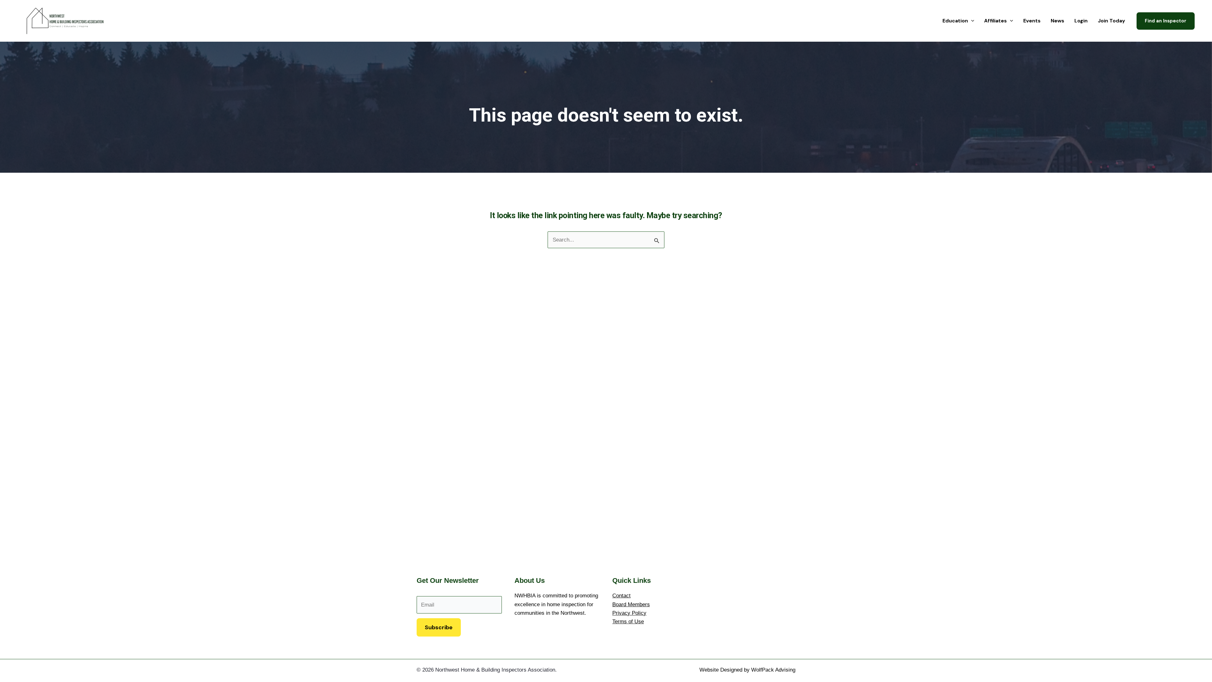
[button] (971, 21)
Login (1081, 20)
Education (955, 20)
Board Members (631, 604)
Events (1032, 20)
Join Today (1111, 20)
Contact (621, 596)
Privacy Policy (629, 613)
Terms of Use (628, 622)
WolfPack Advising (773, 670)
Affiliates (995, 20)
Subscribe (439, 627)
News (1057, 20)
